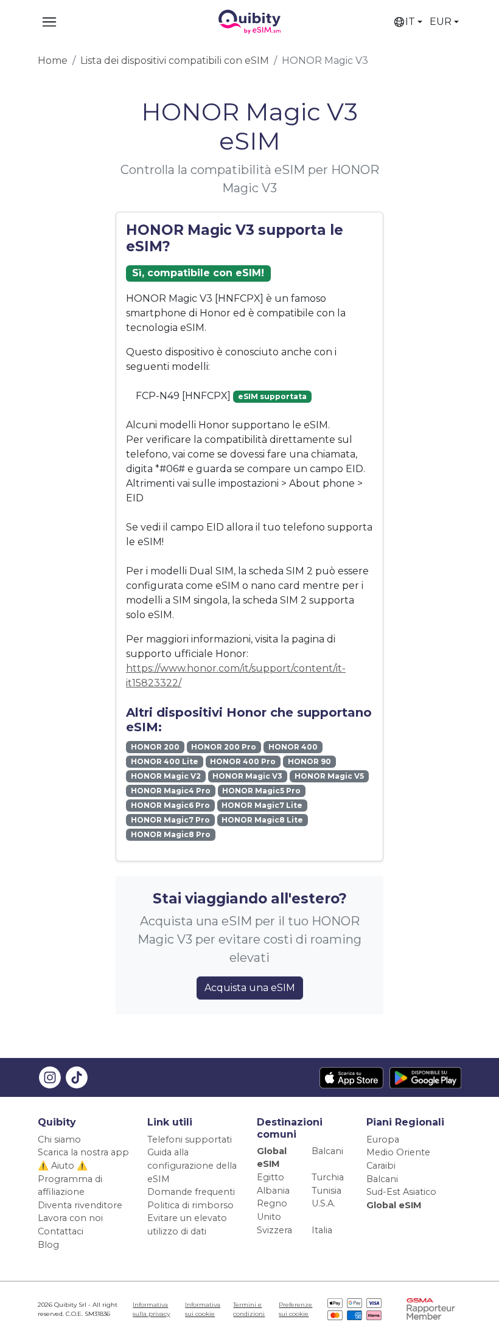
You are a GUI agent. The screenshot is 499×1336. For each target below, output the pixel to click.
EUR (441, 21)
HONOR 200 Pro (223, 746)
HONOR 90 (309, 761)
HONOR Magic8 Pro (171, 834)
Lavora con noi (70, 1217)
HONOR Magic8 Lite (262, 819)
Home (53, 60)
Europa (382, 1139)
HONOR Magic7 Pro (170, 819)
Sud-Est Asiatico (401, 1191)
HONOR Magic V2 (166, 776)
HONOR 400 (293, 746)
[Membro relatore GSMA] (430, 1308)
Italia (322, 1230)
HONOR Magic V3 (247, 776)
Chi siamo (59, 1139)
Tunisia (326, 1190)
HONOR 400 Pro (243, 761)
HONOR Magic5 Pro (261, 790)
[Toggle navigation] (49, 21)
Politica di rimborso (190, 1205)
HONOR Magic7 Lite (262, 805)
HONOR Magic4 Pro (171, 790)
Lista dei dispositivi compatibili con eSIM (174, 60)
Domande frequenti (191, 1191)
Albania (273, 1190)
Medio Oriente (398, 1152)
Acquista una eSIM (249, 987)
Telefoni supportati (189, 1139)
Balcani (327, 1151)
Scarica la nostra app (83, 1152)
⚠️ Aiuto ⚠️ (63, 1165)
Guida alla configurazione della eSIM (192, 1165)
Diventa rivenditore (80, 1205)
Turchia (328, 1177)
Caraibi (381, 1165)
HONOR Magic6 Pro (170, 805)
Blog (48, 1244)
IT (410, 21)
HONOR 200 (155, 746)
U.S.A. (323, 1203)
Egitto (270, 1177)
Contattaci (60, 1231)
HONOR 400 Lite (164, 761)
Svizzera (274, 1230)
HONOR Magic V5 (329, 776)
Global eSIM (394, 1205)
